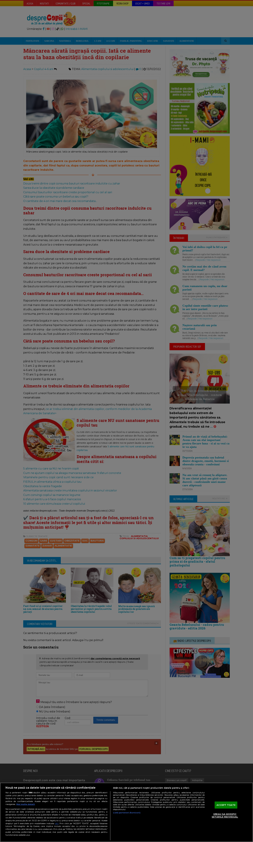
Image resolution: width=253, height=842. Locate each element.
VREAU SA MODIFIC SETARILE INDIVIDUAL (225, 815)
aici (57, 823)
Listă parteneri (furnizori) (126, 812)
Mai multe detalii (25, 804)
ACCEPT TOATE (226, 805)
